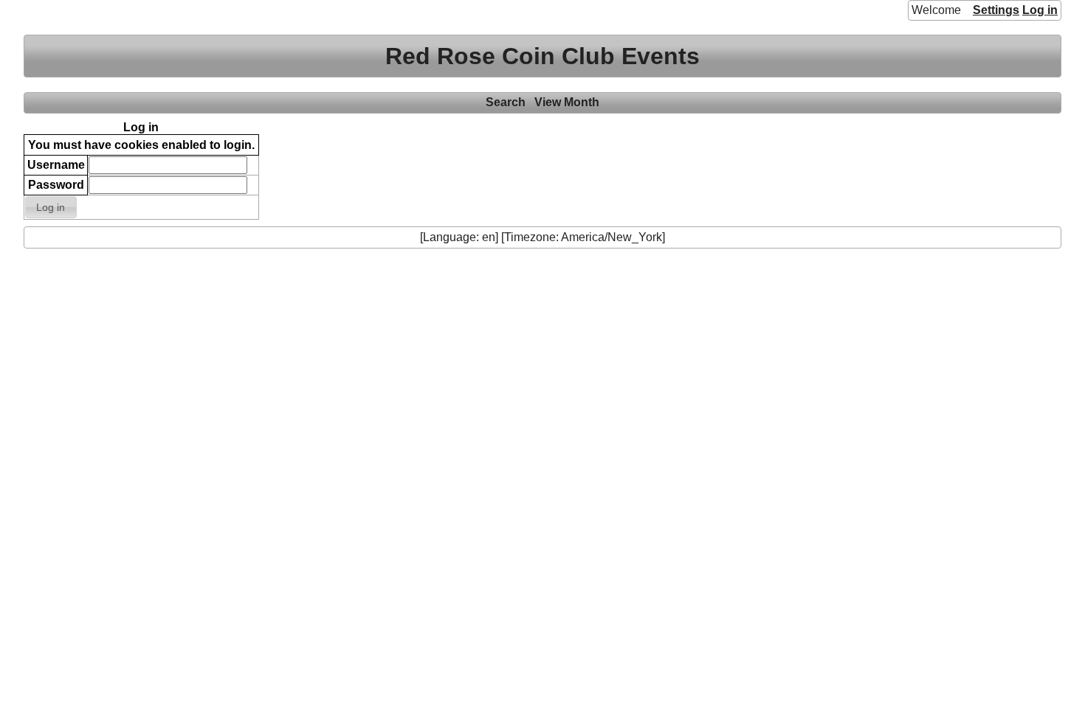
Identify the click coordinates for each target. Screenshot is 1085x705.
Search (506, 102)
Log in (1040, 10)
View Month (566, 102)
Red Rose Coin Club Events (542, 56)
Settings (996, 10)
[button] (51, 207)
